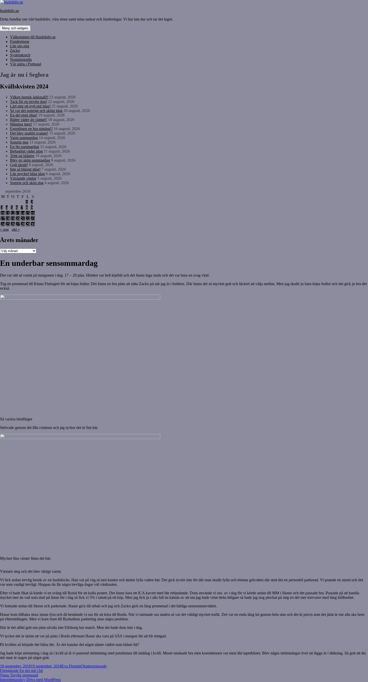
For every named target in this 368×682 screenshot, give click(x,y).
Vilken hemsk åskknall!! (29, 97)
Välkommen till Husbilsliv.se (33, 37)
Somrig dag (19, 142)
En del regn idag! (23, 115)
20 (18, 218)
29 (28, 224)
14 (23, 213)
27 (18, 224)
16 (33, 213)
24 (3, 224)
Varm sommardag (24, 138)
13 (18, 213)
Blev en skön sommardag (30, 160)
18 (8, 218)
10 (3, 213)
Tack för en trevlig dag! (28, 101)
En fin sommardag (24, 147)
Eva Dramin (71, 666)
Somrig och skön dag (27, 183)
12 (13, 213)
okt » (16, 229)
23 (33, 218)
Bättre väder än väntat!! (28, 120)
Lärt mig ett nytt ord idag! (30, 106)
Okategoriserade (94, 666)
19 (13, 218)
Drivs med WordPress (43, 679)
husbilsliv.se (9, 11)
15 (28, 213)
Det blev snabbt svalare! (29, 133)
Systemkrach (20, 55)
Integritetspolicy (12, 679)
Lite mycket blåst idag (27, 174)
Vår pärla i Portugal (25, 64)
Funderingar (19, 41)
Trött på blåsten (22, 156)
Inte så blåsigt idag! (25, 169)
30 (33, 224)
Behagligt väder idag (26, 151)
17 (3, 218)
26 (13, 224)
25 (8, 224)
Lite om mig (19, 46)
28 (23, 224)
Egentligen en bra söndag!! (31, 129)
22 (28, 218)
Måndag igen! (21, 124)
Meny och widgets (15, 28)
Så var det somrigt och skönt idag (36, 110)
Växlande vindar (23, 178)
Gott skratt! (19, 165)
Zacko (15, 50)
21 (23, 218)
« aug (4, 229)
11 (8, 213)
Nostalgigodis (21, 59)
